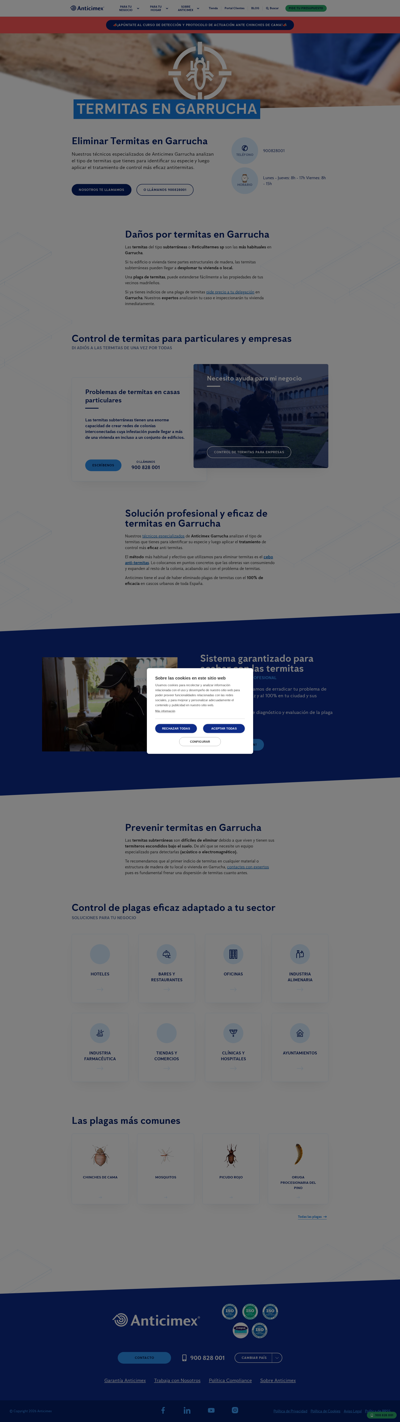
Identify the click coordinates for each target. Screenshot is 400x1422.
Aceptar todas (224, 728)
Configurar (200, 741)
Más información (165, 711)
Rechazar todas (176, 728)
